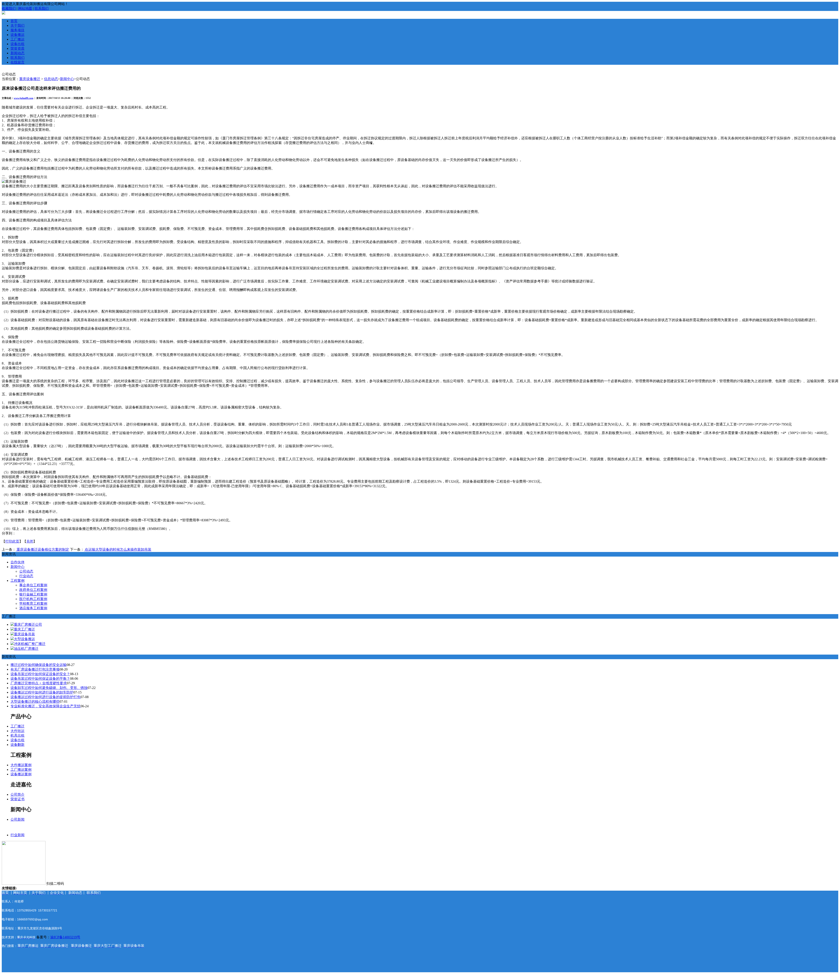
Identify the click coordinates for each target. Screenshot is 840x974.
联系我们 (42, 8)
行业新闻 (17, 835)
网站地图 (25, 8)
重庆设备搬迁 (29, 79)
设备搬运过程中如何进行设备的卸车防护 (42, 692)
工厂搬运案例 (21, 769)
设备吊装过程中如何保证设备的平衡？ (40, 678)
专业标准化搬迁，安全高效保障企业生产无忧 (45, 706)
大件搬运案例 (21, 765)
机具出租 (17, 735)
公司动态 (26, 571)
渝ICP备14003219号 (65, 937)
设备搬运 (17, 35)
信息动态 (51, 79)
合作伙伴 (17, 562)
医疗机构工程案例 (33, 599)
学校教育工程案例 (33, 603)
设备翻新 (17, 744)
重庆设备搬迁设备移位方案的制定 (42, 549)
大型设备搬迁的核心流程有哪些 (35, 701)
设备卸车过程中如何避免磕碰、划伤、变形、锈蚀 (49, 688)
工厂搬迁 (17, 726)
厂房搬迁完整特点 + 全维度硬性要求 (38, 683)
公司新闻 (17, 819)
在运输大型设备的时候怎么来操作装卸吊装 (117, 549)
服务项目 (17, 30)
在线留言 (17, 62)
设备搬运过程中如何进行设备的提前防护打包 (45, 697)
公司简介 (17, 794)
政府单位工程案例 (33, 590)
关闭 (29, 541)
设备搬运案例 (21, 774)
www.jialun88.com (23, 98)
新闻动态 (17, 53)
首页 (14, 21)
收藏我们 (9, 8)
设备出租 (17, 44)
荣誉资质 (17, 48)
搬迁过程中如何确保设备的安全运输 (38, 665)
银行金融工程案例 (33, 594)
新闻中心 (67, 79)
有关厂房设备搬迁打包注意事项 (35, 669)
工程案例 (17, 580)
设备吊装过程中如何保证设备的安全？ (40, 674)
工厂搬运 (17, 39)
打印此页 (12, 541)
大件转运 (17, 731)
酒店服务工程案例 (33, 608)
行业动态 (26, 576)
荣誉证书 (17, 799)
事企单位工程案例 (33, 585)
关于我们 (17, 25)
